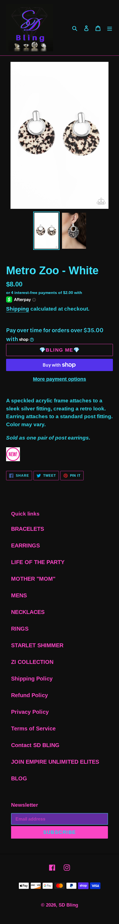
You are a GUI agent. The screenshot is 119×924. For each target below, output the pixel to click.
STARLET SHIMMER (37, 645)
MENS (19, 595)
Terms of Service (33, 728)
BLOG (19, 778)
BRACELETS (27, 529)
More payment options (59, 379)
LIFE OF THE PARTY (37, 562)
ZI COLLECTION (32, 662)
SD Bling (68, 905)
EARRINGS (25, 545)
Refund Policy (29, 695)
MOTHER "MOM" (33, 579)
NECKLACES (28, 612)
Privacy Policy (30, 712)
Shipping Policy (32, 679)
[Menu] (109, 28)
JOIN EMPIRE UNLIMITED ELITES (55, 762)
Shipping (17, 309)
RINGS (20, 629)
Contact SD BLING (35, 745)
